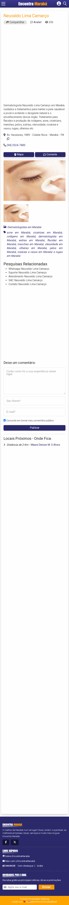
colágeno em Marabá (21, 236)
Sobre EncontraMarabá (17, 856)
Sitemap (45, 899)
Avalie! (38, 22)
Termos (23, 899)
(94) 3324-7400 (16, 145)
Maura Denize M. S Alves (45, 444)
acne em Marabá (18, 232)
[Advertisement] (34, 65)
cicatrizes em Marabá (47, 232)
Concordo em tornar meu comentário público (30, 420)
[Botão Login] (59, 4)
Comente (52, 154)
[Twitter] (15, 842)
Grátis (40, 866)
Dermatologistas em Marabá (24, 227)
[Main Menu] (3, 3)
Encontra (32, 3)
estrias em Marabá (31, 240)
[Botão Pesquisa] (65, 3)
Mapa (20, 154)
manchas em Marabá (30, 244)
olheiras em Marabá (33, 248)
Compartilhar (16, 22)
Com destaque (25, 866)
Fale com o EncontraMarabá (20, 861)
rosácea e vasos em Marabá (34, 252)
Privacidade (34, 899)
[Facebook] (6, 842)
